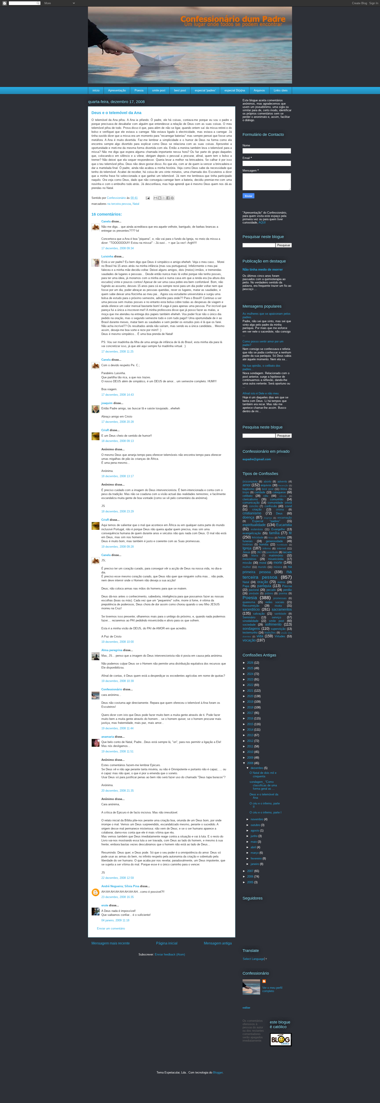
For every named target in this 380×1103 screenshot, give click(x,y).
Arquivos (259, 90)
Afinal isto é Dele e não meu (261, 393)
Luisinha (107, 256)
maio (254, 841)
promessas (280, 598)
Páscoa (287, 586)
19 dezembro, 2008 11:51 (117, 751)
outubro (256, 825)
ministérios (249, 559)
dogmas (268, 518)
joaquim (107, 403)
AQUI (262, 222)
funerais (248, 541)
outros (281, 582)
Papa (246, 586)
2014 (250, 729)
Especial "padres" (266, 521)
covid (288, 506)
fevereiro (257, 858)
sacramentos (282, 609)
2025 (250, 668)
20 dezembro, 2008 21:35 (117, 790)
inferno (267, 548)
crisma (280, 509)
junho (254, 836)
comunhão (276, 499)
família (274, 533)
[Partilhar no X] (164, 198)
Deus (279, 513)
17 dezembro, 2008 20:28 (117, 421)
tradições (270, 632)
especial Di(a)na (235, 90)
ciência (282, 496)
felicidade (257, 537)
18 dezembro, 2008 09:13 (117, 441)
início (96, 90)
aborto (267, 481)
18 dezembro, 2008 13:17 (117, 476)
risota (278, 605)
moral (262, 562)
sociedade (249, 624)
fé (290, 533)
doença (248, 517)
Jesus (246, 552)
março (255, 852)
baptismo (248, 489)
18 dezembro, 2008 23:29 (117, 511)
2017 (250, 713)
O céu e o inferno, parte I (265, 812)
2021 (250, 690)
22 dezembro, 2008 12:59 (117, 877)
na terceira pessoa (119, 203)
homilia (263, 544)
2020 (250, 696)
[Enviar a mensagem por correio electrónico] (147, 198)
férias (271, 537)
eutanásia (257, 529)
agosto (255, 830)
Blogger (218, 1072)
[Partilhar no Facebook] (168, 198)
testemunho (250, 632)
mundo (262, 566)
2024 (250, 674)
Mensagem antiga (218, 943)
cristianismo (252, 513)
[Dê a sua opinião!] (159, 198)
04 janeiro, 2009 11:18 (115, 920)
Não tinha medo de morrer (263, 269)
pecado (271, 589)
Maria (254, 555)
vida (260, 636)
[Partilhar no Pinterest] (172, 198)
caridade (259, 492)
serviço (276, 617)
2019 (250, 701)
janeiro (255, 864)
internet (281, 548)
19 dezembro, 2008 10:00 (117, 641)
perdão (287, 589)
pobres (269, 593)
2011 (250, 746)
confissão (271, 506)
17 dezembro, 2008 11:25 (117, 351)
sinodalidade (250, 621)
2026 (250, 662)
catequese (279, 492)
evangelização (252, 533)
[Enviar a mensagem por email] (155, 198)
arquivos (266, 485)
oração (262, 582)
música (278, 566)
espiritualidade (254, 525)
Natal (136, 203)
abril (254, 847)
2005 (250, 882)
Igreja (247, 548)
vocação (249, 640)
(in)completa (250, 481)
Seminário (249, 617)
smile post (158, 90)
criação (256, 509)
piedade (254, 593)
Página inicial (166, 943)
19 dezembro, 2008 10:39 (117, 681)
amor (246, 485)
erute (104, 905)
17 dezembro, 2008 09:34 (117, 248)
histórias (248, 544)
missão (247, 562)
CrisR (105, 430)
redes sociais (274, 602)
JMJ (259, 552)
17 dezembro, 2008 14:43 (117, 394)
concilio (253, 506)
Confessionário (111, 689)
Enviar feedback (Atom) (170, 954)
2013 (250, 735)
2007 (250, 871)
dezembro (257, 768)
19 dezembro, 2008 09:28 (117, 546)
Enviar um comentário (111, 928)
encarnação (285, 517)
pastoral (254, 589)
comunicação (251, 502)
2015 (250, 724)
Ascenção (283, 485)
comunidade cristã (280, 502)
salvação (259, 613)
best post (180, 90)
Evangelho (278, 529)
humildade (282, 544)
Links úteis (281, 90)
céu (265, 495)
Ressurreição (251, 605)
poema (283, 593)
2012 (250, 741)
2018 (250, 707)
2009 (250, 757)
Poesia (139, 90)
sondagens (251, 628)
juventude (272, 552)
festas (282, 537)
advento (282, 481)
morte (278, 562)
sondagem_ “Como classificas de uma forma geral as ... (263, 785)
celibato (247, 495)
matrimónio (276, 555)
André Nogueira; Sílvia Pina (120, 886)
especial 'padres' (205, 90)
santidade (280, 613)
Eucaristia (284, 525)
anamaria (107, 736)
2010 (250, 752)
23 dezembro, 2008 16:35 (117, 897)
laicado (287, 552)
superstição (278, 628)
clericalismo (250, 499)
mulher (247, 566)
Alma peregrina (111, 650)
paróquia (264, 586)
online (246, 1007)
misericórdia (275, 559)
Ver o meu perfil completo (272, 989)
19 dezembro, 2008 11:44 (117, 728)
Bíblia (283, 489)
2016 (250, 718)
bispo (246, 492)
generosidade (274, 541)
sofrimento (273, 624)
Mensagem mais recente (110, 943)
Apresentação (117, 90)
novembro (257, 819)
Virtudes (280, 636)
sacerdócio (251, 609)
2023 (250, 679)
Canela (106, 221)
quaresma (249, 602)
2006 (250, 876)
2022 (250, 685)
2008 (250, 763)
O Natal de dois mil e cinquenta (263, 774)
